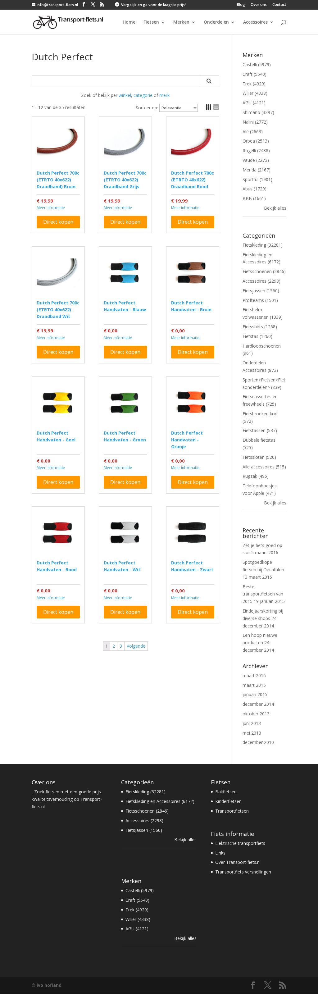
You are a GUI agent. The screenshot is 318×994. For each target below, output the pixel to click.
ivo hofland (49, 985)
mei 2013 (252, 733)
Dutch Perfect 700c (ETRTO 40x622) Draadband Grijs (125, 179)
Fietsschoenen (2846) (264, 271)
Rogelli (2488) (256, 150)
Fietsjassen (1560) (261, 291)
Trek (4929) (254, 84)
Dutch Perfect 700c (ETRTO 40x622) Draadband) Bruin (58, 179)
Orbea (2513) (256, 141)
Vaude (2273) (256, 160)
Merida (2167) (256, 170)
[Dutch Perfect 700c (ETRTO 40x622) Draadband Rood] (192, 143)
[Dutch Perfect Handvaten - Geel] (58, 403)
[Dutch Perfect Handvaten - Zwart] (192, 532)
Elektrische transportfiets (240, 843)
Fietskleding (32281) (263, 245)
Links (220, 853)
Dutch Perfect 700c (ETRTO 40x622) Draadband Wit (58, 309)
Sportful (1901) (257, 179)
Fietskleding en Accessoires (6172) (159, 801)
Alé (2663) (253, 132)
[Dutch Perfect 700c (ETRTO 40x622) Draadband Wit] (58, 272)
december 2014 (258, 704)
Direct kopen (58, 221)
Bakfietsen (226, 792)
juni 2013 (252, 723)
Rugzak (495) (256, 476)
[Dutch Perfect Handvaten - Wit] (125, 532)
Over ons (259, 5)
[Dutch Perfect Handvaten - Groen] (125, 403)
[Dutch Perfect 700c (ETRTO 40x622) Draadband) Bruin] (58, 143)
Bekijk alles (275, 208)
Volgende (136, 646)
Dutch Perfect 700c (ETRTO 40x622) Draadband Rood (192, 179)
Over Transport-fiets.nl (238, 862)
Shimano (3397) (258, 112)
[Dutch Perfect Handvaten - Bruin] (192, 272)
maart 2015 (254, 685)
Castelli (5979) (257, 64)
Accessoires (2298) (261, 281)
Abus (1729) (254, 189)
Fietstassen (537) (260, 430)
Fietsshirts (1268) (260, 327)
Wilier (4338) (255, 93)
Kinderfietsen (228, 801)
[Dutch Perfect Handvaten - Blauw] (125, 272)
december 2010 (258, 742)
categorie (143, 95)
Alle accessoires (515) (264, 467)
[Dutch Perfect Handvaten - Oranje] (192, 403)
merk (164, 95)
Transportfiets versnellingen (243, 872)
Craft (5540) (254, 74)
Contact (279, 5)
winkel (125, 95)
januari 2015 (255, 694)
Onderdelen (216, 22)
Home (129, 22)
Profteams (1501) (260, 300)
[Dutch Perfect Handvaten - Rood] (58, 532)
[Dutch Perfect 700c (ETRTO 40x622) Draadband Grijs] (125, 143)
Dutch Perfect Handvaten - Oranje (187, 439)
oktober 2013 (256, 714)
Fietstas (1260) (257, 336)
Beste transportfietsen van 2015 (263, 594)
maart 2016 (254, 675)
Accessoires (255, 22)
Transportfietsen (232, 811)
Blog (241, 5)
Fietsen (151, 22)
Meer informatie (51, 207)
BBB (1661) (254, 198)
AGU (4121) (254, 103)
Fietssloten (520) (259, 457)
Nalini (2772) (255, 122)
